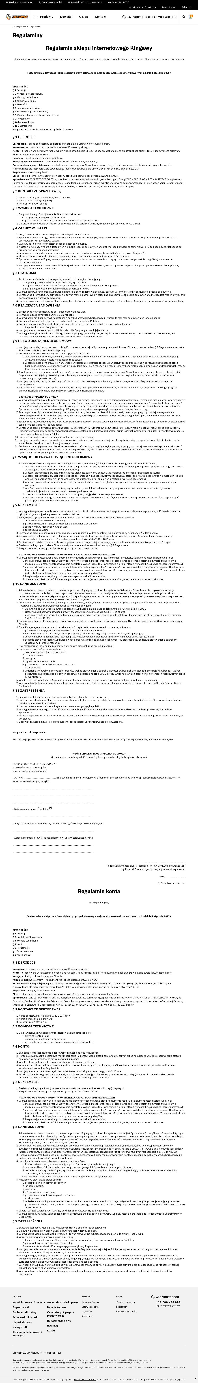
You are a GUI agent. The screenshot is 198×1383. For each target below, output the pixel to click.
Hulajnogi (52, 1325)
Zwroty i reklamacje (126, 1302)
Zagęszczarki (21, 1307)
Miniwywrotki (20, 1327)
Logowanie (87, 1311)
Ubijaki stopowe (22, 1322)
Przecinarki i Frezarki (25, 1317)
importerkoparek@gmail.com (142, 7)
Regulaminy (121, 1306)
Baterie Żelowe (56, 1307)
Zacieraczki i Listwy (24, 1312)
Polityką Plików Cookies (85, 1379)
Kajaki (51, 1330)
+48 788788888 (138, 17)
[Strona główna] (18, 16)
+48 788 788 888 (164, 17)
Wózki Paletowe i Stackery (29, 1302)
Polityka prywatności (126, 1311)
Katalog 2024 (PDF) (120, 2)
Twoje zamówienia (90, 1302)
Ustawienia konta (90, 1306)
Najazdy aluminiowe (59, 1320)
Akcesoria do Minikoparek (62, 1302)
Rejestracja (87, 1316)
